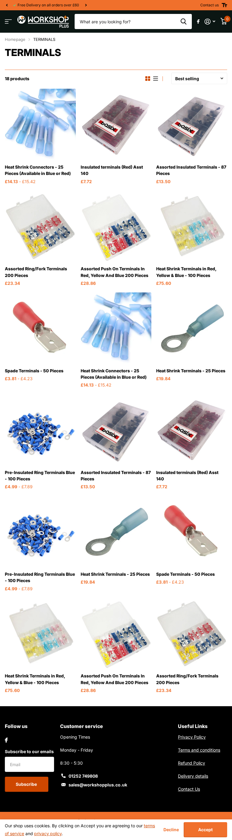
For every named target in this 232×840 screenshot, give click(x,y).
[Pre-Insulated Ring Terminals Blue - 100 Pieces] (40, 429)
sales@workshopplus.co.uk (98, 784)
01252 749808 (83, 776)
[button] (6, 5)
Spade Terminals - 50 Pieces (34, 370)
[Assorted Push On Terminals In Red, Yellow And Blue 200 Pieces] (116, 226)
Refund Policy (191, 763)
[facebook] (6, 740)
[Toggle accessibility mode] (224, 5)
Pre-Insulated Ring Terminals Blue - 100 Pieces (40, 475)
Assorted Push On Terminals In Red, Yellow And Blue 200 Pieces (114, 272)
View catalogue (8, 21)
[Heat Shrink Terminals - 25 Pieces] (191, 328)
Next (85, 5)
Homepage (15, 39)
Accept (205, 829)
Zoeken (183, 21)
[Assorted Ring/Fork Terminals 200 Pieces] (40, 226)
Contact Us (189, 789)
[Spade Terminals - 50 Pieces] (40, 328)
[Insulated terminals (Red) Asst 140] (116, 124)
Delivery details (193, 776)
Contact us (209, 5)
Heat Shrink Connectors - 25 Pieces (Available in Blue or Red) (38, 170)
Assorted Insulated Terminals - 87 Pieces (191, 170)
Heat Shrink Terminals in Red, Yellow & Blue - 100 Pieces (186, 272)
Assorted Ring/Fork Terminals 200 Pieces (36, 272)
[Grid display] (147, 79)
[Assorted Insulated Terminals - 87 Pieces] (191, 124)
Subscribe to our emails (29, 751)
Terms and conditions (199, 750)
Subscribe (27, 784)
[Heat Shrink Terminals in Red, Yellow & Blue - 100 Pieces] (191, 226)
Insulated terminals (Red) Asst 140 (112, 170)
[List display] (155, 79)
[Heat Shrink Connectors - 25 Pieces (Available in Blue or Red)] (40, 124)
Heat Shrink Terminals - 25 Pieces (190, 370)
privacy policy (48, 833)
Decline (171, 829)
